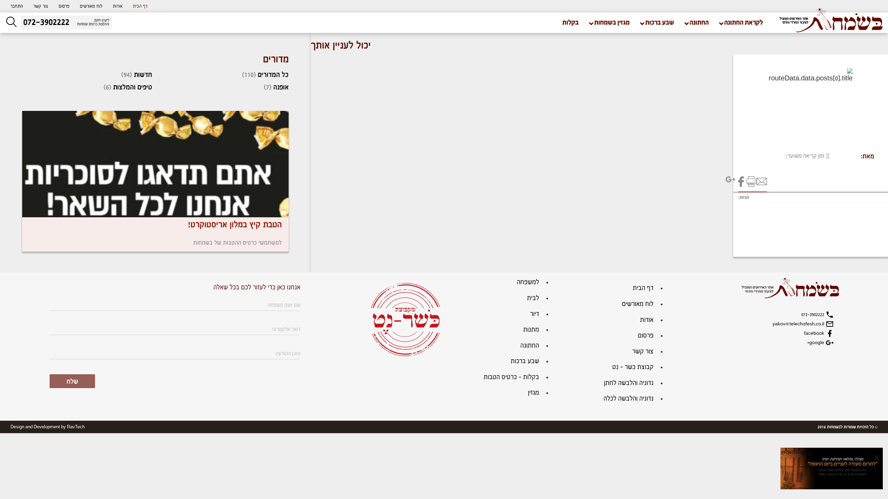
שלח (72, 381)
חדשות (143, 75)
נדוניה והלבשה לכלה (629, 398)
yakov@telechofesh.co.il (799, 324)
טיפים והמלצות (132, 87)
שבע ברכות (525, 361)
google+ (816, 342)
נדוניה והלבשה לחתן (629, 383)
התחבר (16, 6)
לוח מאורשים (91, 6)
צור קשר (40, 6)
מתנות (531, 329)
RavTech (76, 426)
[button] (16, 6)
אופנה (281, 87)
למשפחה (528, 282)
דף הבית (140, 6)
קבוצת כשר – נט (633, 367)
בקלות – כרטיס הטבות (511, 377)
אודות (117, 6)
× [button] (876, 457)
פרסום (64, 6)
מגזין (533, 392)
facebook (815, 333)
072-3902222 (813, 314)
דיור (534, 314)
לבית (533, 298)
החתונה (529, 345)
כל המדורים (273, 75)
